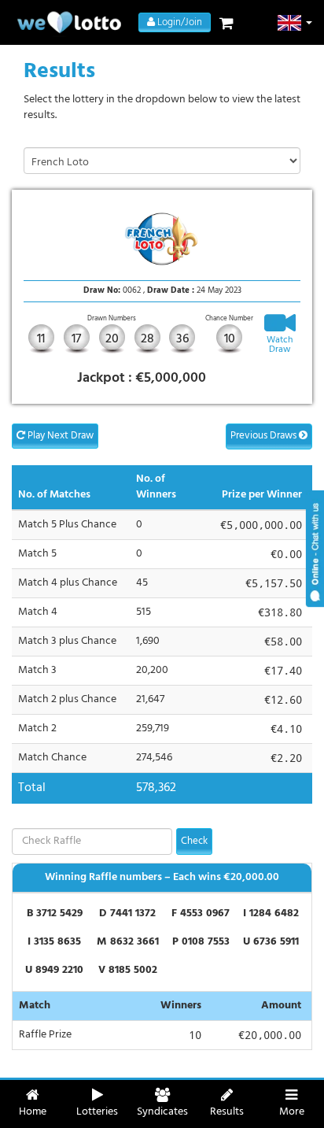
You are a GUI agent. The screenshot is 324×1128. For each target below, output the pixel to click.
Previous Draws (264, 435)
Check (194, 841)
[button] (295, 23)
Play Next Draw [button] (59, 435)
